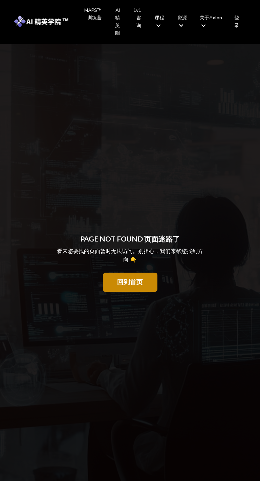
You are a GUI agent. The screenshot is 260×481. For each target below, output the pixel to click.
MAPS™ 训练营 (93, 14)
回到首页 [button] (130, 282)
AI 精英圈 (117, 21)
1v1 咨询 (137, 18)
